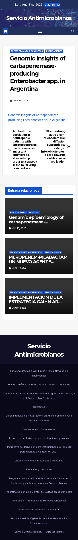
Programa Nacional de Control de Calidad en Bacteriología (39, 491)
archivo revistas (48, 384)
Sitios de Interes (55, 531)
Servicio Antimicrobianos (38, 18)
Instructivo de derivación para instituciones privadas (39, 438)
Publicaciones (54, 51)
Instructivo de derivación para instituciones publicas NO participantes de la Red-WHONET (39, 449)
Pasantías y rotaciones (39, 469)
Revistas (33, 212)
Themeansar (39, 375)
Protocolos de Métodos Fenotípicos (47, 500)
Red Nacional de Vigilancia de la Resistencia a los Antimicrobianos (39, 520)
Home (11, 384)
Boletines (65, 384)
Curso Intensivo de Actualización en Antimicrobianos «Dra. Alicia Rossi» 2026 (39, 418)
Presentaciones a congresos (27, 51)
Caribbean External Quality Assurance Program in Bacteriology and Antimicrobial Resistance (39, 396)
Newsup (59, 370)
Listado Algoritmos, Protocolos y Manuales (39, 460)
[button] (72, 31)
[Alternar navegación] (40, 31)
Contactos (39, 406)
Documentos (48, 429)
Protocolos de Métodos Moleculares (39, 509)
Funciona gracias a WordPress (28, 370)
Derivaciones (30, 429)
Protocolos (18, 500)
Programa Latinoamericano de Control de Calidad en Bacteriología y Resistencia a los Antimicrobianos (39, 480)
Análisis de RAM (27, 384)
